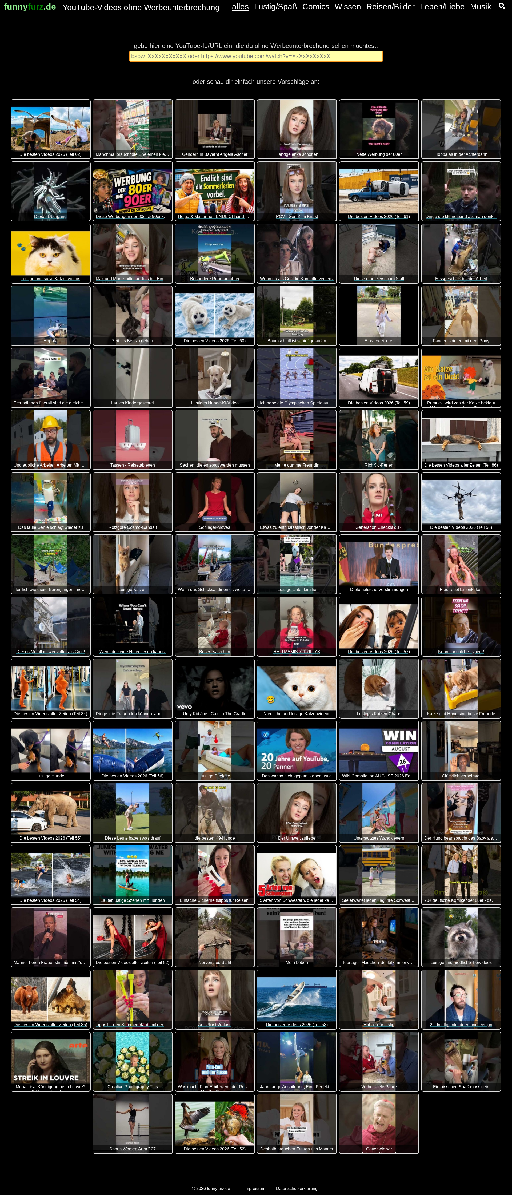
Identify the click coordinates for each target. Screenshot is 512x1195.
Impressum (255, 1188)
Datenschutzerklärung (297, 1188)
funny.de (30, 6)
